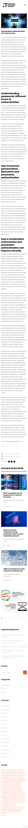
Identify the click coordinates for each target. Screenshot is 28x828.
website (21, 807)
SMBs (8, 801)
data (14, 777)
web (15, 807)
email (9, 780)
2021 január (4, 735)
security (21, 798)
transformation (6, 807)
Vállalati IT (18, 453)
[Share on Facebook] (12, 462)
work (3, 810)
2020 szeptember (6, 750)
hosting (4, 786)
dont (3, 780)
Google (11, 783)
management (5, 792)
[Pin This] (14, 462)
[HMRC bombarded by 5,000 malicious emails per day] (14, 557)
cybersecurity (6, 777)
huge (11, 786)
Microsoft (15, 792)
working (18, 810)
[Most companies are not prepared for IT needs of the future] (14, 482)
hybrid (17, 786)
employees (16, 780)
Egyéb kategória (7, 453)
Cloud (4, 774)
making (18, 789)
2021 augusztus (5, 709)
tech (3, 804)
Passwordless (17, 456)
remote (22, 795)
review (4, 798)
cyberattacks (20, 774)
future (12, 456)
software (15, 801)
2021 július (4, 713)
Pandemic (4, 795)
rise (10, 798)
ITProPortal (5, 789)
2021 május (4, 720)
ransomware (13, 795)
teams (22, 801)
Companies (11, 774)
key (13, 789)
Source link (4, 446)
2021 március (5, 728)
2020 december (5, 739)
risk (15, 798)
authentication (7, 456)
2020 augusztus (5, 753)
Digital (20, 777)
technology (11, 804)
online (22, 792)
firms (23, 780)
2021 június (4, 717)
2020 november (5, 742)
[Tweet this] (9, 462)
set (3, 801)
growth (18, 783)
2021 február (5, 731)
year (3, 813)
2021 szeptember (6, 706)
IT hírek (13, 453)
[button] (25, 4)
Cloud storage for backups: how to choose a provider (14, 646)
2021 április (4, 724)
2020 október (5, 746)
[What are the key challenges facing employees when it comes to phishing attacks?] (14, 519)
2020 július (4, 757)
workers (10, 810)
